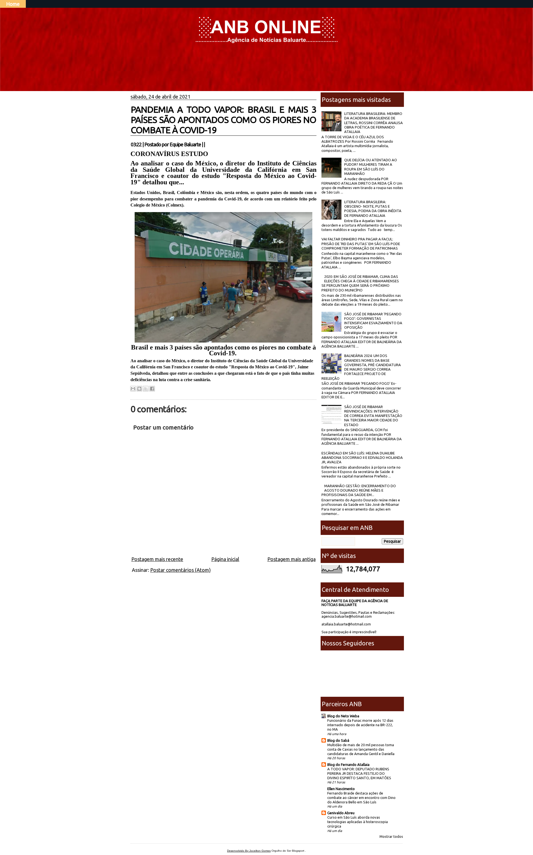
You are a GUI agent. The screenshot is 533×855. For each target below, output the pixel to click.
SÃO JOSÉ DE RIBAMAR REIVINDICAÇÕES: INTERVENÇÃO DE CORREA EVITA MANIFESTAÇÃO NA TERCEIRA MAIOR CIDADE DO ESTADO (373, 416)
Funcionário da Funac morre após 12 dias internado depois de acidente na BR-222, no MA (360, 724)
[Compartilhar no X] (146, 388)
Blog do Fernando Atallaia (348, 764)
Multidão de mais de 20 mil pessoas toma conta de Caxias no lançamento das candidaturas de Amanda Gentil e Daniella (360, 749)
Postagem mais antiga (291, 559)
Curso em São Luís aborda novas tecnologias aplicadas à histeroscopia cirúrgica (357, 821)
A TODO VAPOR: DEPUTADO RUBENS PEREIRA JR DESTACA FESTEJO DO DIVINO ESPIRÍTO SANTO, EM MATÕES (359, 773)
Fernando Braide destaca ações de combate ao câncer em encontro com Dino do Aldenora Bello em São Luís (361, 797)
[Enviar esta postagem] (206, 144)
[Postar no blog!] (139, 388)
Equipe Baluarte (185, 144)
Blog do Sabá (338, 740)
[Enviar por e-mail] (133, 388)
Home (13, 4)
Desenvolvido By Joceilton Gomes (249, 850)
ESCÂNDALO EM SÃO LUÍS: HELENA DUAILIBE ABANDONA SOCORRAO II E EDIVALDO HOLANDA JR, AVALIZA (362, 457)
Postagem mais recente (157, 559)
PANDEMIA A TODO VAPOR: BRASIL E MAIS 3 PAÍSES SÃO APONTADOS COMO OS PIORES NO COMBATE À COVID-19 (223, 119)
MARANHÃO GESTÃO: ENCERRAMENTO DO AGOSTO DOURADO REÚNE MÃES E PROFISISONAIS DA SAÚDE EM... (358, 490)
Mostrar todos (391, 836)
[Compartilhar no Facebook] (152, 388)
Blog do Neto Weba (343, 716)
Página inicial (225, 559)
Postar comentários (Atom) (180, 570)
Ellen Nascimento (341, 789)
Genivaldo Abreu (341, 813)
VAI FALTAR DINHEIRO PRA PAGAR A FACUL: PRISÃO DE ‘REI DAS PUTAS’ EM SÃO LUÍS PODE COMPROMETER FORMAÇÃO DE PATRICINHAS (360, 243)
